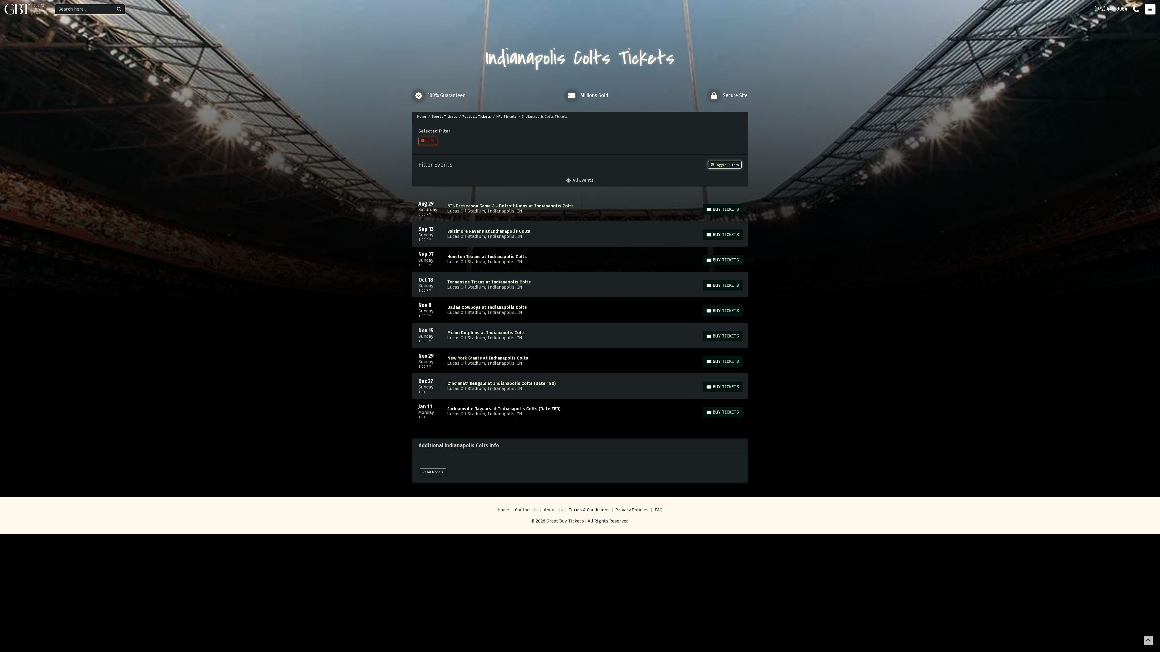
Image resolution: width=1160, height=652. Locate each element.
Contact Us (526, 510)
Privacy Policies (632, 510)
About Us (553, 510)
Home (503, 510)
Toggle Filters (726, 165)
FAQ (658, 510)
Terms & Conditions (589, 510)
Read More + (433, 472)
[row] (580, 208)
